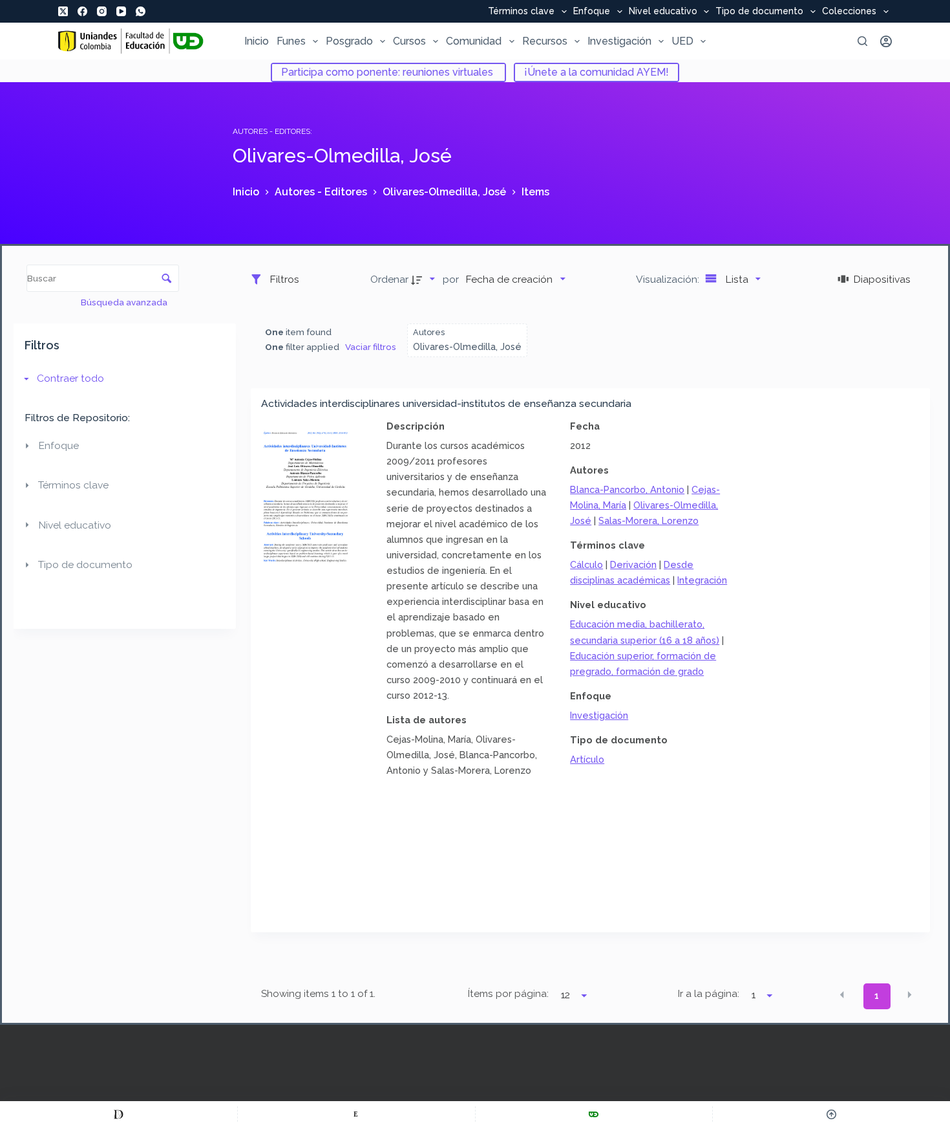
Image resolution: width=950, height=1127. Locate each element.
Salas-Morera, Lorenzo (648, 520)
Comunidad (473, 41)
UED (682, 41)
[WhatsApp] (140, 11)
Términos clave (521, 11)
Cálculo (586, 564)
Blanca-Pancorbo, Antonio (627, 489)
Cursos (409, 41)
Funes (291, 41)
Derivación (633, 564)
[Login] (886, 41)
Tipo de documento (759, 11)
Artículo (587, 759)
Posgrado (349, 41)
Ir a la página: (708, 994)
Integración (702, 579)
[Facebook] (82, 11)
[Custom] (119, 1114)
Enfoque (591, 11)
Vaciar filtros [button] (370, 347)
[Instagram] (102, 11)
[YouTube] (121, 11)
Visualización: (669, 279)
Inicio (256, 41)
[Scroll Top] (831, 1114)
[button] (842, 995)
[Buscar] (862, 41)
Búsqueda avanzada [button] (125, 302)
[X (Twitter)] (63, 11)
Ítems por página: (508, 994)
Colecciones (849, 11)
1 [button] (876, 995)
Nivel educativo (663, 11)
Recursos (544, 41)
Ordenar (389, 279)
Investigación (619, 41)
